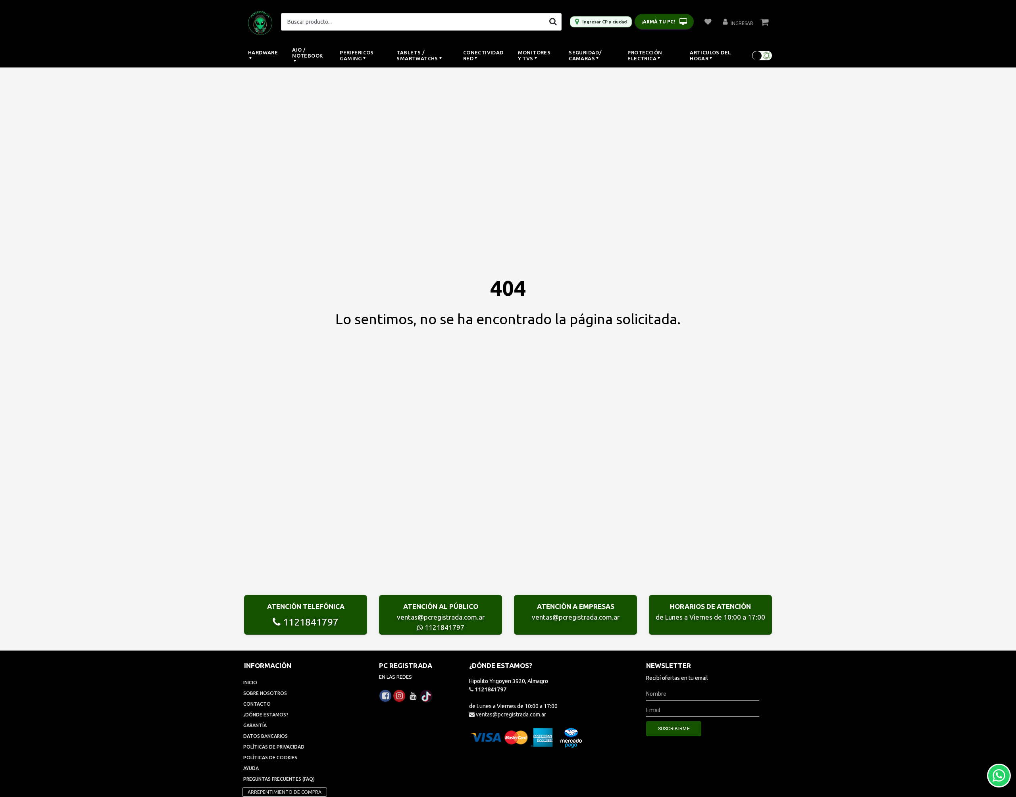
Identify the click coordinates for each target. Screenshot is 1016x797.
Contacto (257, 704)
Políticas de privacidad (273, 746)
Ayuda (251, 768)
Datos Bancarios (265, 736)
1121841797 (310, 622)
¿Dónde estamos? (266, 714)
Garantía (255, 725)
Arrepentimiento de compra (284, 792)
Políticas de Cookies (270, 757)
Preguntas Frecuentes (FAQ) (279, 779)
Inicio (250, 682)
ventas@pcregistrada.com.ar (441, 617)
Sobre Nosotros (265, 693)
